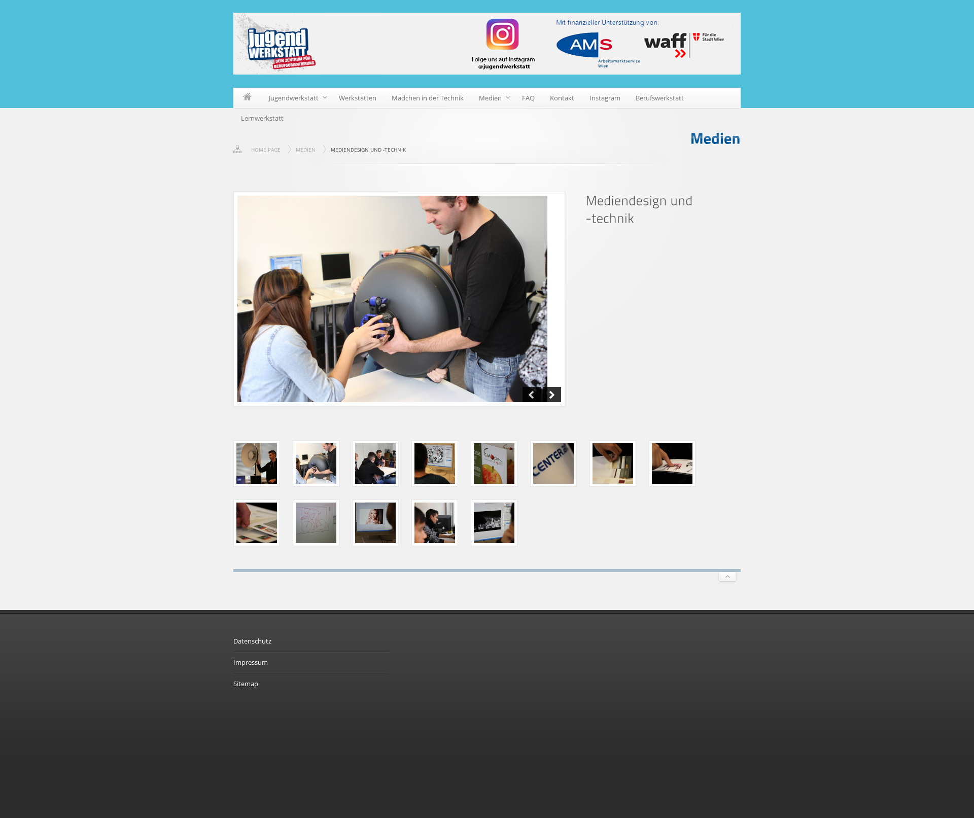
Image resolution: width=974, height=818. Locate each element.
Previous (532, 394)
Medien (486, 99)
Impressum (250, 662)
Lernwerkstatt (262, 118)
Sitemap (245, 683)
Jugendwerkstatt (290, 99)
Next (552, 394)
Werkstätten (357, 97)
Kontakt (562, 97)
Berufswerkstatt (660, 97)
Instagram (604, 97)
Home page (266, 149)
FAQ (528, 97)
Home (247, 98)
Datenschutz (252, 641)
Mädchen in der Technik (428, 97)
